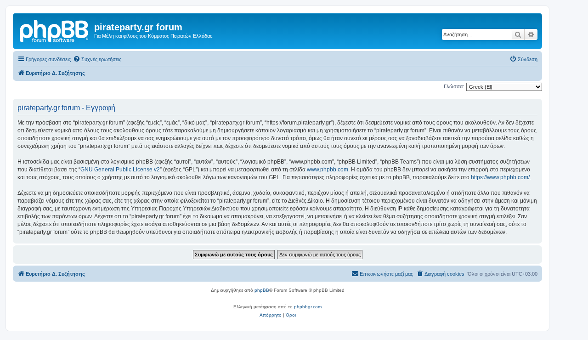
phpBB (261, 290)
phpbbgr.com (308, 306)
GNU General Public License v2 (120, 169)
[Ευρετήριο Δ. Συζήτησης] (54, 30)
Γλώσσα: (454, 86)
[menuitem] (97, 59)
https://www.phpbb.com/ (500, 177)
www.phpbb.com (327, 169)
